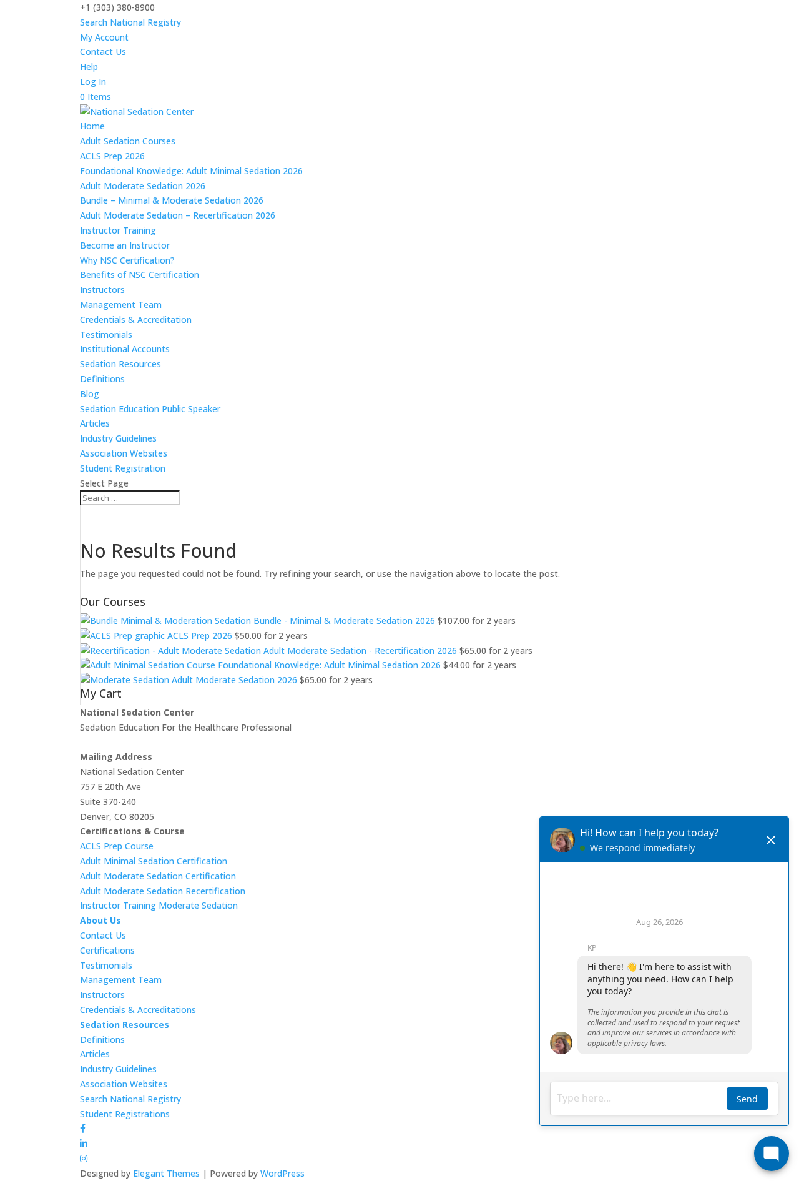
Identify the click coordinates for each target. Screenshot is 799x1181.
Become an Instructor (125, 245)
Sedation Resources (120, 364)
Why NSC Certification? (127, 260)
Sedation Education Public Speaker (150, 409)
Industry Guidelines (118, 438)
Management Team (121, 304)
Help (89, 66)
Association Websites (123, 453)
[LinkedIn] (83, 1143)
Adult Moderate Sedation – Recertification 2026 (177, 215)
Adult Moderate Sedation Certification (158, 876)
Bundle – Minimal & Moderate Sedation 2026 (171, 200)
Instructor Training (118, 230)
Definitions (102, 379)
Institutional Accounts (125, 349)
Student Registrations (125, 1114)
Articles (95, 423)
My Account (104, 37)
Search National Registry (130, 22)
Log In (93, 81)
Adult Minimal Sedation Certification (153, 861)
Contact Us (103, 51)
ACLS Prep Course (117, 846)
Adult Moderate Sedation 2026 (142, 186)
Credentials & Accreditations (138, 1009)
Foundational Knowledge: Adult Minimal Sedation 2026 (191, 171)
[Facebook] (83, 1128)
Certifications (107, 950)
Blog (89, 394)
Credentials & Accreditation (136, 319)
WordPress (282, 1173)
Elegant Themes (166, 1173)
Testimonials (106, 334)
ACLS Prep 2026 (112, 156)
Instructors (102, 289)
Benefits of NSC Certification (139, 274)
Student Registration (122, 468)
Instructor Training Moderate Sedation (159, 905)
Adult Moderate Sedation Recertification (162, 891)
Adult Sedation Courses (127, 141)
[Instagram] (83, 1158)
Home (92, 126)
